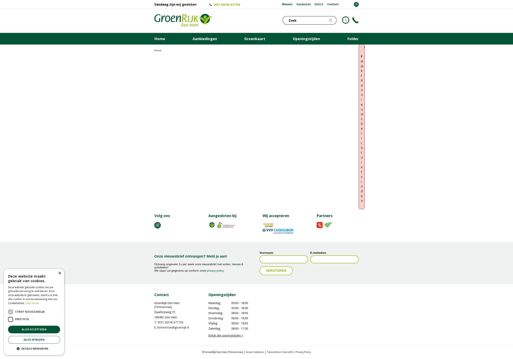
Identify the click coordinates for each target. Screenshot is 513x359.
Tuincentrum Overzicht (280, 352)
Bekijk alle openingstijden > (225, 335)
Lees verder (32, 303)
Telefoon (355, 20)
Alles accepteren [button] (34, 329)
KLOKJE (345, 20)
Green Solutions (255, 352)
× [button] (59, 273)
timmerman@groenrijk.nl (173, 327)
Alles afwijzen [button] (34, 339)
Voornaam (266, 252)
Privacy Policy (303, 352)
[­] (356, 4)
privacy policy (215, 270)
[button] (34, 348)
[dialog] (34, 312)
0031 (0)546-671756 (227, 4)
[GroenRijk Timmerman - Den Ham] (183, 21)
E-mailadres (318, 252)
